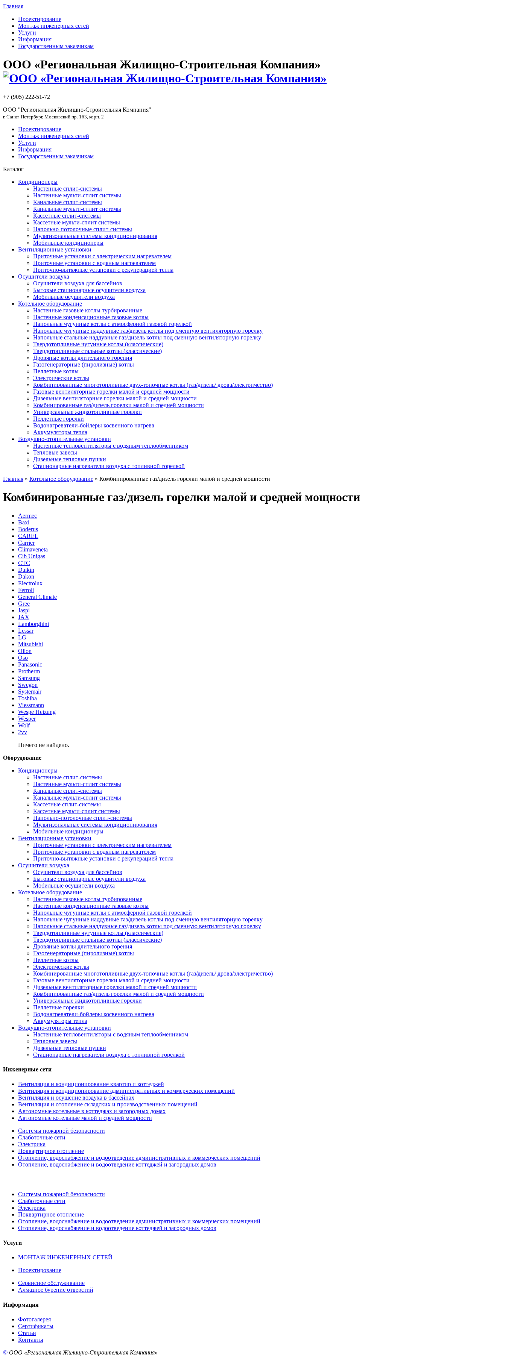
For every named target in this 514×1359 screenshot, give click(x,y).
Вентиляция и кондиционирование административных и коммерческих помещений (126, 1091)
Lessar (25, 630)
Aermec (27, 515)
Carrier (26, 542)
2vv (22, 732)
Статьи (27, 1333)
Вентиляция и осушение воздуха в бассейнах (76, 1097)
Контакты (30, 1339)
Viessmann (31, 705)
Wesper (27, 718)
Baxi (23, 522)
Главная (13, 6)
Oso (23, 658)
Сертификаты (35, 1326)
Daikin (26, 570)
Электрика (32, 1144)
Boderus (28, 529)
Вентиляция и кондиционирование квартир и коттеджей (91, 1084)
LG (22, 637)
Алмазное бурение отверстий (55, 1289)
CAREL (28, 536)
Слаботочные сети (41, 1137)
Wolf (24, 725)
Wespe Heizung (37, 712)
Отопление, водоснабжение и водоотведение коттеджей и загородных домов (117, 1164)
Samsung (29, 678)
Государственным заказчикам (56, 46)
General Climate (37, 597)
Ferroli (26, 590)
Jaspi (24, 610)
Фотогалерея (34, 1319)
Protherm (29, 671)
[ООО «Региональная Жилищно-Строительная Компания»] (165, 78)
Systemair (29, 691)
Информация (35, 39)
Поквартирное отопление (51, 1151)
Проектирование (39, 19)
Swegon (28, 685)
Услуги (27, 32)
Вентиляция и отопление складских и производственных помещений (108, 1104)
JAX (23, 617)
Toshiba (27, 698)
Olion (25, 651)
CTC (24, 563)
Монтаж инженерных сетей (53, 26)
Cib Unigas (31, 556)
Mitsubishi (30, 644)
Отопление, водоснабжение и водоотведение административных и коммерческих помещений (139, 1157)
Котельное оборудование (61, 479)
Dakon (26, 576)
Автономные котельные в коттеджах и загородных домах (92, 1111)
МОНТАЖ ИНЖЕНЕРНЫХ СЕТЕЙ (65, 1257)
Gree (24, 603)
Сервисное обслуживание (51, 1283)
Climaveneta (33, 549)
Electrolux (30, 583)
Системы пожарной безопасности (61, 1130)
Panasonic (30, 664)
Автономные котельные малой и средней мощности (85, 1118)
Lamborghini (33, 624)
